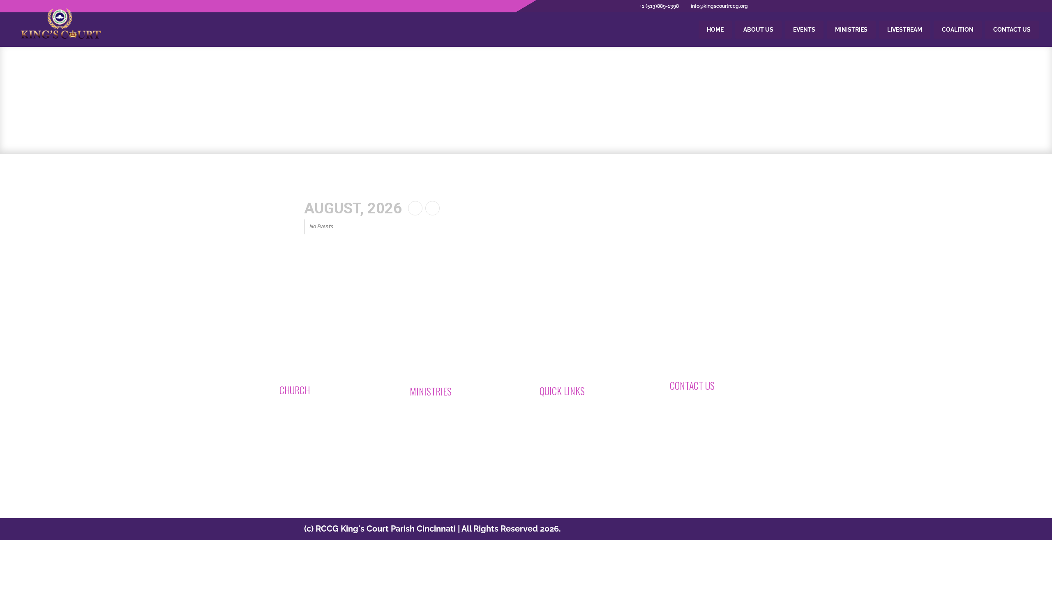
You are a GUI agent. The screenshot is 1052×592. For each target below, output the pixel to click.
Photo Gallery (567, 444)
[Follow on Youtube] (557, 470)
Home (715, 29)
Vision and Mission (315, 422)
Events (804, 29)
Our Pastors (305, 432)
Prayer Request (440, 423)
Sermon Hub (566, 433)
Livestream (904, 29)
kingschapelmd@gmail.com (712, 406)
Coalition (958, 29)
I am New (430, 412)
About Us (758, 29)
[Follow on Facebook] (495, 470)
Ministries (851, 29)
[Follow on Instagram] (526, 470)
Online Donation (572, 412)
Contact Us (1012, 29)
